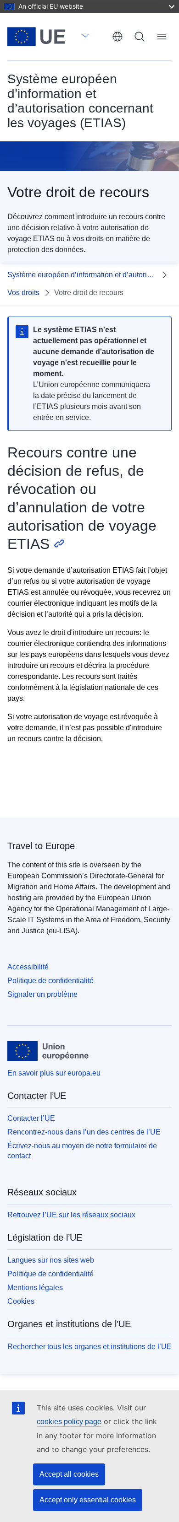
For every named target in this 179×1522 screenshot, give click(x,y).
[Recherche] (139, 37)
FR (117, 37)
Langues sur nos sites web (50, 1260)
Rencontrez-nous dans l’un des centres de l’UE (84, 1132)
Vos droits (23, 292)
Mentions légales (35, 1287)
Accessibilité (28, 967)
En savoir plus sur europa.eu (54, 1073)
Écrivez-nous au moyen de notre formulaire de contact (82, 1151)
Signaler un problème (42, 994)
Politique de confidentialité (50, 980)
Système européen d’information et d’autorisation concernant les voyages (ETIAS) (82, 275)
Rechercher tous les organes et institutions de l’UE (89, 1346)
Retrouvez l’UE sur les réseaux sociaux (71, 1215)
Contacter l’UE (31, 1118)
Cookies (20, 1301)
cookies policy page (69, 1421)
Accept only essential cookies (87, 1500)
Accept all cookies (69, 1474)
